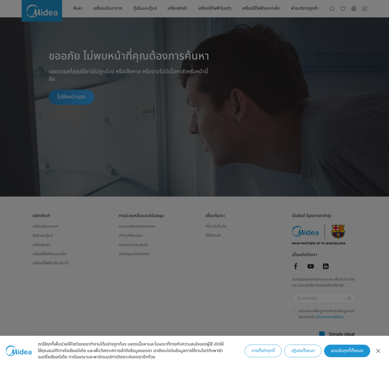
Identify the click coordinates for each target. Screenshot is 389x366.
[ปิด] (378, 350)
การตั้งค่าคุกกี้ (263, 350)
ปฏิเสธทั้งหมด (303, 350)
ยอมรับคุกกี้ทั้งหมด (347, 350)
